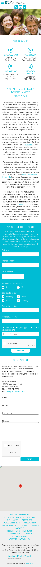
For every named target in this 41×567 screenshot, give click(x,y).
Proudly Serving (14, 533)
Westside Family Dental (19, 514)
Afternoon (10, 300)
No (7, 287)
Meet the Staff (29, 517)
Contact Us (19, 528)
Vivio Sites (29, 563)
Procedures (27, 520)
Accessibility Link (19, 536)
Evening (25, 300)
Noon (24, 296)
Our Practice (12, 520)
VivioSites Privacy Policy (19, 539)
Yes (23, 287)
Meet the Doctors (11, 517)
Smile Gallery (30, 523)
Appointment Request (11, 525)
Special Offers (30, 525)
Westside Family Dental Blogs (19, 531)
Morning (9, 296)
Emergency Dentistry (11, 523)
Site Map (28, 533)
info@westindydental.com (16, 391)
